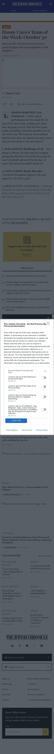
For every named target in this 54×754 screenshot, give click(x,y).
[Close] (48, 324)
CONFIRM (16, 421)
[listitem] (27, 371)
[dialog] (27, 377)
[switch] (44, 377)
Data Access (27, 430)
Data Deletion (12, 430)
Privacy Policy (42, 430)
